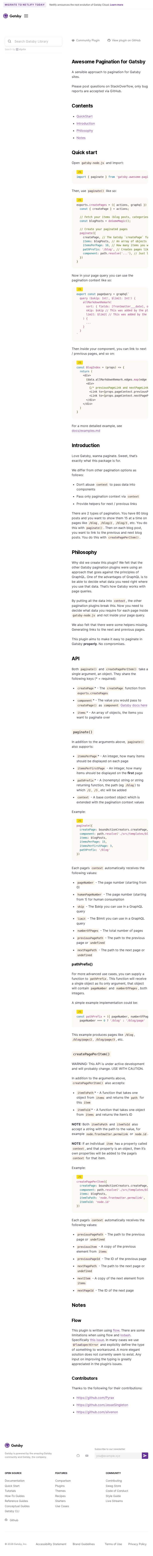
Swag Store (113, 1485)
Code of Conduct (117, 1490)
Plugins (60, 1485)
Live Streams (114, 1501)
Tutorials (10, 1490)
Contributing (114, 1480)
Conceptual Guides (17, 1506)
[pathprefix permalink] (70, 964)
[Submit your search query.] (9, 41)
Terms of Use (113, 1544)
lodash (125, 1335)
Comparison (63, 1480)
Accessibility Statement (51, 1544)
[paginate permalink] (70, 731)
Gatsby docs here (134, 705)
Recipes (60, 1496)
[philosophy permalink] (70, 552)
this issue (97, 1340)
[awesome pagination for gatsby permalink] (70, 62)
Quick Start (12, 1485)
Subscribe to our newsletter (110, 1449)
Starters (60, 1501)
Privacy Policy (137, 1544)
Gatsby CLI (12, 1511)
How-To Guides (15, 1496)
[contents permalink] (70, 106)
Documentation (15, 1480)
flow (116, 1330)
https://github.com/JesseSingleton (102, 1405)
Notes (80, 138)
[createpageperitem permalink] (70, 1054)
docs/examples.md (86, 431)
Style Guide (113, 1496)
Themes (60, 1490)
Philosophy (84, 131)
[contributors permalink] (70, 1378)
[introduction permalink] (70, 445)
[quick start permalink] (70, 153)
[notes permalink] (70, 1305)
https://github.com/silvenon (97, 1412)
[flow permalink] (70, 1320)
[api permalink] (70, 659)
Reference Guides (16, 1501)
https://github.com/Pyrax (95, 1398)
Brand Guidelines (84, 1544)
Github (14, 1520)
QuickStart (84, 116)
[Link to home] (12, 16)
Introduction (85, 123)
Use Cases (62, 1506)
